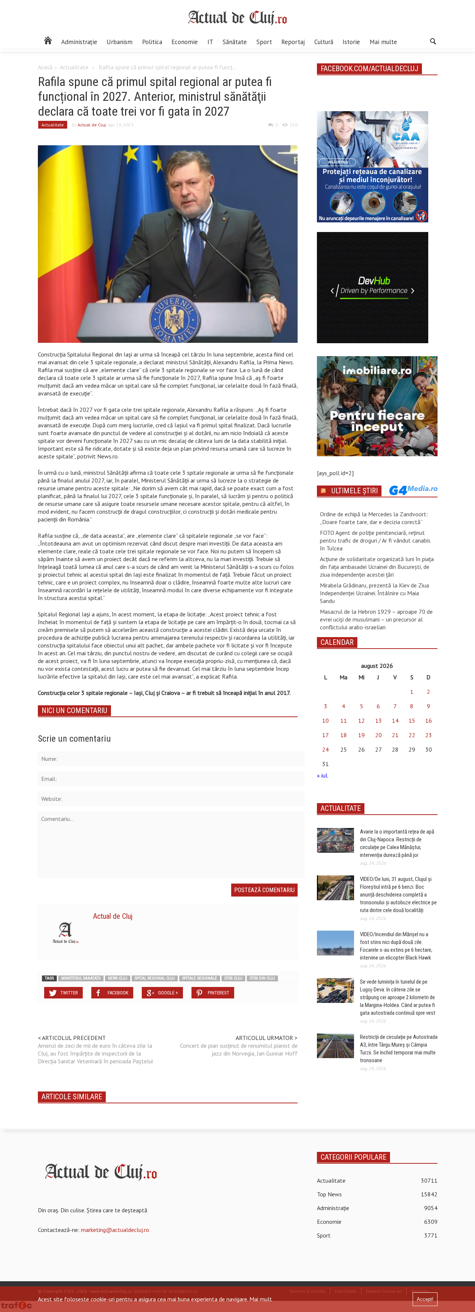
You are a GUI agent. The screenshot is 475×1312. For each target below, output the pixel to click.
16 (428, 720)
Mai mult (260, 1299)
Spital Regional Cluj (155, 978)
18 (343, 735)
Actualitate (74, 67)
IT (210, 42)
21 (395, 735)
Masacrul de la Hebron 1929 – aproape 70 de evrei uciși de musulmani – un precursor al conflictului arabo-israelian (376, 619)
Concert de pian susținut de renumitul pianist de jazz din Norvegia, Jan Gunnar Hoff (239, 1049)
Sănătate (235, 42)
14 (395, 720)
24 (325, 749)
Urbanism (119, 42)
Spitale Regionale (199, 978)
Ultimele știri (354, 490)
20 (378, 735)
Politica (152, 42)
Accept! (425, 1299)
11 (343, 720)
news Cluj (117, 978)
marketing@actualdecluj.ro (115, 1229)
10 (325, 720)
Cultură (323, 42)
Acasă (45, 67)
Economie (184, 42)
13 (378, 720)
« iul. (322, 775)
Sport (264, 42)
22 (412, 735)
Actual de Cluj (92, 124)
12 (361, 720)
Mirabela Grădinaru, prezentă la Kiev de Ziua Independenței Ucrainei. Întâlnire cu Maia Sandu (374, 593)
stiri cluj (233, 978)
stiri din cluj (262, 978)
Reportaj (293, 42)
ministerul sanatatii (81, 978)
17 (325, 735)
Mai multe (383, 42)
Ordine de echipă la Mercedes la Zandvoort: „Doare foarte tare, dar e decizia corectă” (374, 518)
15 (412, 720)
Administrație (79, 42)
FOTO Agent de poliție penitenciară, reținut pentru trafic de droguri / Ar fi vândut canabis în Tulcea (375, 540)
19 (361, 735)
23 (428, 735)
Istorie (351, 42)
